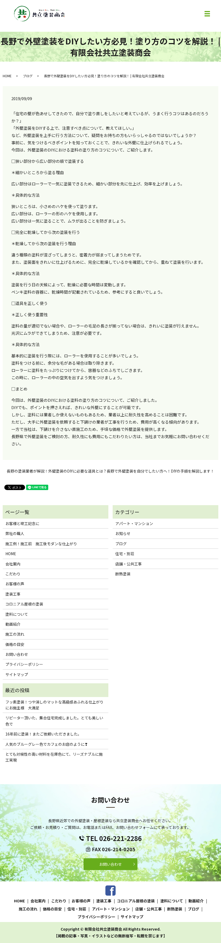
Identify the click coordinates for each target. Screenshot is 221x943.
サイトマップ (16, 674)
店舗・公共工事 (128, 563)
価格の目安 (14, 644)
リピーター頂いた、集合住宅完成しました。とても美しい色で (54, 720)
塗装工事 (12, 594)
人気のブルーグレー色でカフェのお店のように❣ (46, 744)
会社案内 (12, 563)
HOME (7, 75)
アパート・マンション (134, 523)
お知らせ (122, 533)
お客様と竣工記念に (22, 523)
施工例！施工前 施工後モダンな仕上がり (41, 543)
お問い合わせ (16, 654)
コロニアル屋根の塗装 (24, 604)
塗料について (16, 614)
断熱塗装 (122, 573)
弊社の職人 (14, 533)
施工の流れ (14, 634)
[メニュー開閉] (207, 13)
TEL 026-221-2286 (114, 838)
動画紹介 (12, 624)
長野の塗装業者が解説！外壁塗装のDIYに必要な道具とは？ (57, 471)
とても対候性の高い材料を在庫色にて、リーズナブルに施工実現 (54, 757)
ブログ (28, 75)
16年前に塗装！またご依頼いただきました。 (43, 734)
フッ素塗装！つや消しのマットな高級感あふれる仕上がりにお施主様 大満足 (54, 704)
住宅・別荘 (124, 553)
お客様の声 (14, 583)
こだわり (12, 573)
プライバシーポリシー (24, 664)
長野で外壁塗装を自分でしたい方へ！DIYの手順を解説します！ (160, 471)
